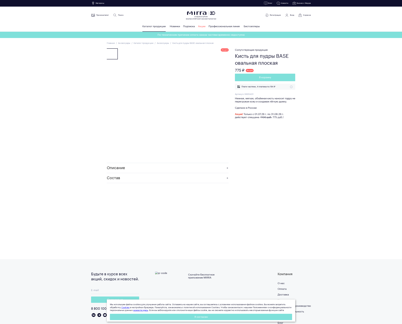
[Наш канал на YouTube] (104, 315)
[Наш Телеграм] (99, 315)
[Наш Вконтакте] (93, 315)
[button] (168, 168)
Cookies (125, 307)
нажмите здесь (140, 310)
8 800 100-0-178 (103, 308)
